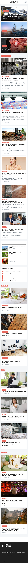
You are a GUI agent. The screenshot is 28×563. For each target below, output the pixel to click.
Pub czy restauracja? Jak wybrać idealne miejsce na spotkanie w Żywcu (12, 502)
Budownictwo (5, 76)
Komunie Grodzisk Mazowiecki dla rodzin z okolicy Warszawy (12, 475)
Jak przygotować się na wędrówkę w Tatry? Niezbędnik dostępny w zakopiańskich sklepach (13, 529)
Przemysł (12, 552)
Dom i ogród (5, 199)
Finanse (4, 227)
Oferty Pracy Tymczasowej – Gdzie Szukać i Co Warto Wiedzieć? (13, 417)
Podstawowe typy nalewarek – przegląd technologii (13, 79)
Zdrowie (4, 171)
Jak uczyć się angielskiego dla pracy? (14, 391)
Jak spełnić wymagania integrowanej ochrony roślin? (12, 202)
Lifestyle (4, 452)
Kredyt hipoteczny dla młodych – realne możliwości (13, 229)
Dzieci (4, 472)
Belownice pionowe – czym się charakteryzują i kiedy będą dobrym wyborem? (13, 444)
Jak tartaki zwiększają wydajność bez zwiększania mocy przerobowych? (13, 146)
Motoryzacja (9, 555)
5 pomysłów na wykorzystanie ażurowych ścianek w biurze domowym (11, 361)
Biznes (3, 369)
